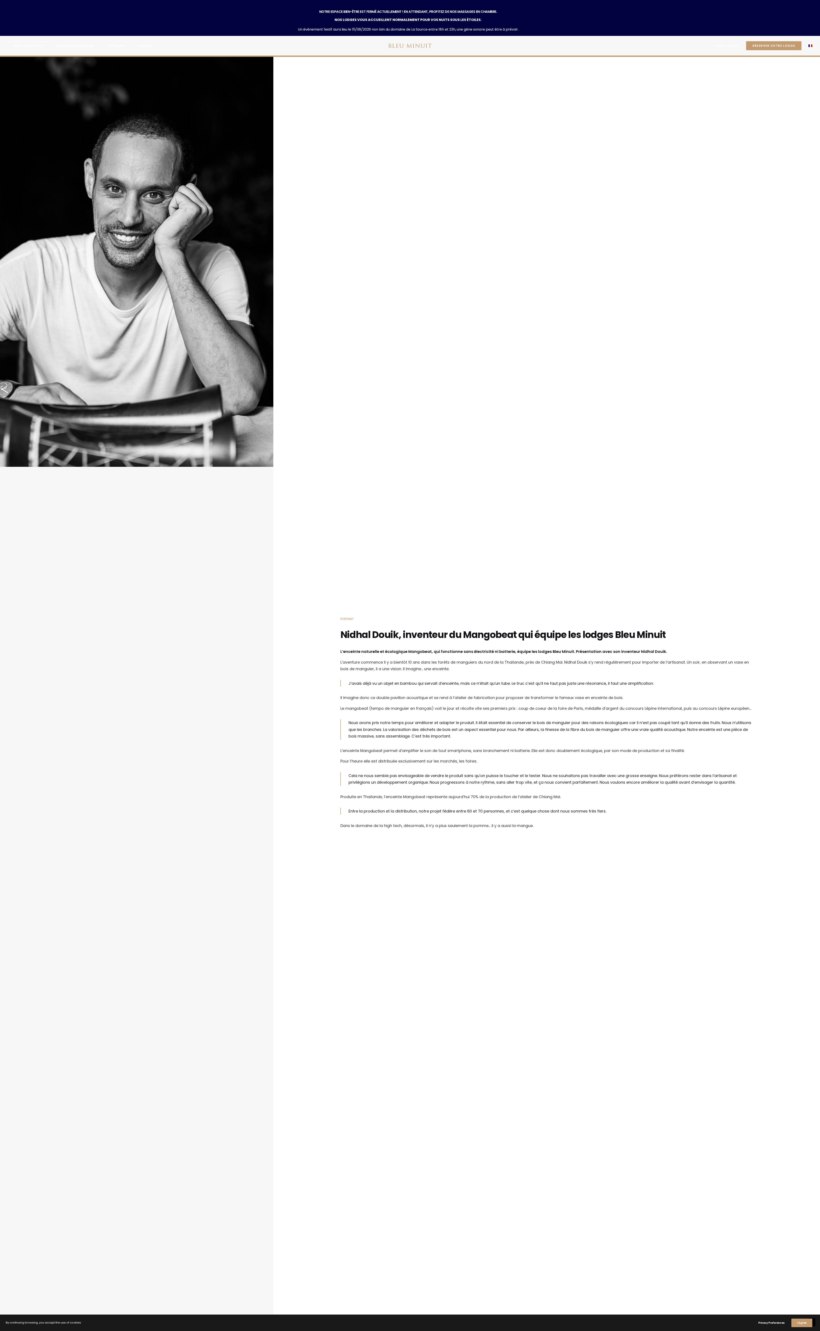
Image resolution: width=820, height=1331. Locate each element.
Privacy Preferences (771, 1323)
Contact (145, 46)
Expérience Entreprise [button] (75, 46)
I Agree (802, 1323)
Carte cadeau (727, 46)
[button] (30, 45)
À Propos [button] (115, 46)
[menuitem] (30, 46)
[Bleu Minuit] (410, 46)
